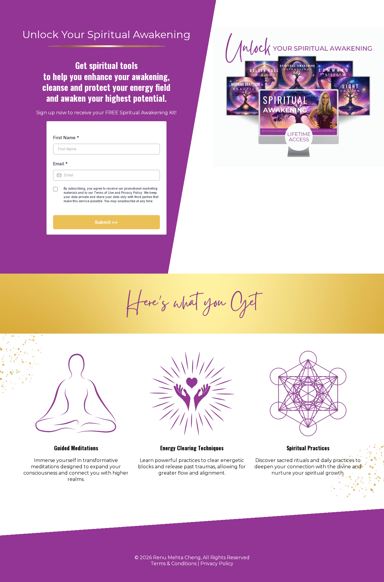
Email (60, 163)
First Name (66, 137)
